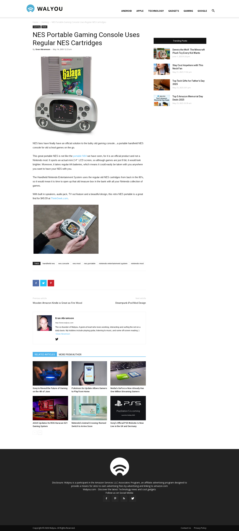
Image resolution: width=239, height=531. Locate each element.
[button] (213, 11)
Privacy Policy (200, 528)
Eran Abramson (43, 49)
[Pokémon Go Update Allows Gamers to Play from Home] (89, 373)
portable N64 (80, 156)
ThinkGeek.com (59, 198)
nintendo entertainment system (113, 263)
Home (35, 22)
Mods (44, 27)
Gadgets (173, 10)
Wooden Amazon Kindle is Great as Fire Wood (57, 302)
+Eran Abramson (62, 334)
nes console (63, 263)
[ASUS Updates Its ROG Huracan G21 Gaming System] (50, 408)
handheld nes (49, 263)
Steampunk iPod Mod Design (130, 302)
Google (202, 10)
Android (126, 10)
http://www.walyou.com (64, 323)
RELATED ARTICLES (45, 354)
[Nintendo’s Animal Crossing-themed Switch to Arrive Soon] (89, 408)
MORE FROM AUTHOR (70, 354)
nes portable (89, 263)
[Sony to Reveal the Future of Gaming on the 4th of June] (50, 373)
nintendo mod (137, 263)
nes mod (76, 263)
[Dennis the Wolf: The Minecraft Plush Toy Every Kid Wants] (162, 53)
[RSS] (124, 498)
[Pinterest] (115, 498)
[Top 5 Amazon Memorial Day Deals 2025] (162, 100)
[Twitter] (58, 339)
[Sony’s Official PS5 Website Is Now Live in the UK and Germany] (128, 408)
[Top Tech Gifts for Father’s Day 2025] (162, 84)
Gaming (188, 10)
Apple (140, 10)
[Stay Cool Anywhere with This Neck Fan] (162, 69)
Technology (156, 10)
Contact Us (186, 528)
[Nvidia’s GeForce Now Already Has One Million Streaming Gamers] (128, 373)
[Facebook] (106, 498)
